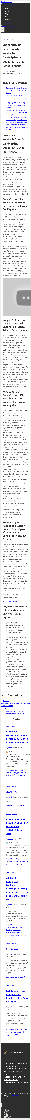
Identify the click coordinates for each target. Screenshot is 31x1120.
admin (7, 71)
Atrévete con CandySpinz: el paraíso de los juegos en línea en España (16, 112)
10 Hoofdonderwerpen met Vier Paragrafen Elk (17, 1065)
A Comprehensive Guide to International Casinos (15, 1070)
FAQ (6, 14)
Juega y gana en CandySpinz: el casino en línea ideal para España (17, 105)
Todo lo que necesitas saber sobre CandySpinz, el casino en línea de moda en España (16, 120)
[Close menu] (1, 1105)
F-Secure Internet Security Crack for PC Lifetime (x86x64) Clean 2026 (17, 826)
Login (8, 23)
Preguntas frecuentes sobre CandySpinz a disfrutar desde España (17, 127)
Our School (12, 949)
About (7, 11)
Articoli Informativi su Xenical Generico (14, 1078)
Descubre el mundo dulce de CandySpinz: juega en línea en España (17, 90)
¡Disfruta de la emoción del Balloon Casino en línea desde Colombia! (13, 711)
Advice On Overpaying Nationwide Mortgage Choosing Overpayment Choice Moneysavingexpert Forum (17, 889)
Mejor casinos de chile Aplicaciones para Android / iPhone (15, 703)
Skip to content (6, 2)
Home (7, 8)
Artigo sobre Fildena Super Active (16, 1084)
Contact (8, 19)
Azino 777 (11, 792)
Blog (7, 16)
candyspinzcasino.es (10, 601)
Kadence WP (13, 1096)
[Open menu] (3, 29)
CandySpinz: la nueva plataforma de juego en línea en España (16, 98)
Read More (16, 772)
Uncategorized (8, 39)
